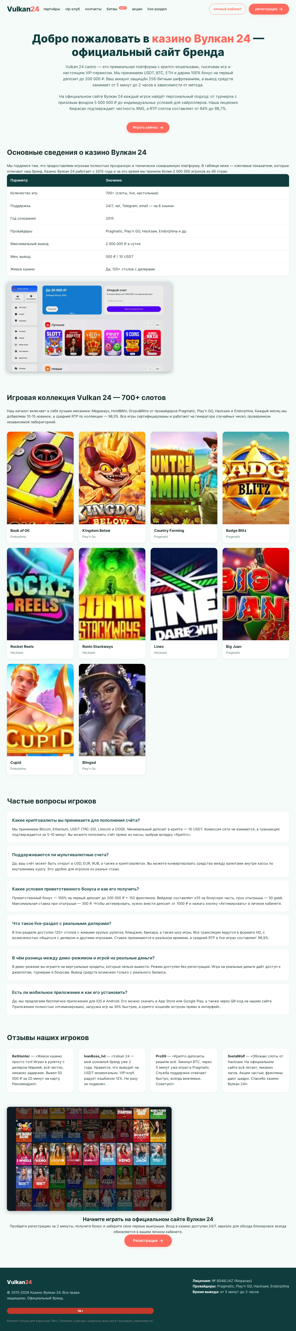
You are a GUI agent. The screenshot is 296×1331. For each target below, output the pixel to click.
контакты (93, 9)
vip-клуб (72, 9)
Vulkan (23, 9)
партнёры (52, 9)
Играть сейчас (148, 127)
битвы (116, 9)
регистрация (269, 8)
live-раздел (157, 9)
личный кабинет (227, 9)
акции (137, 9)
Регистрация (148, 1240)
